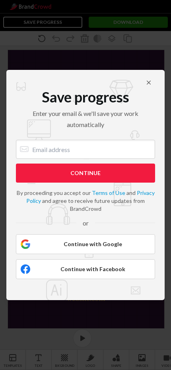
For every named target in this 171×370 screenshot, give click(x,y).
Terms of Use (108, 192)
